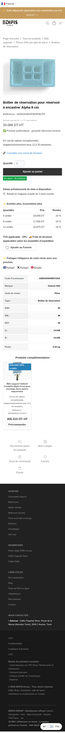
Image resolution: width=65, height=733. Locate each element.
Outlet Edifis (14, 561)
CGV (10, 654)
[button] (10, 23)
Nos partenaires (16, 577)
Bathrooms (13, 502)
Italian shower (15, 507)
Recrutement (14, 599)
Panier (19, 472)
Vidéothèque (14, 594)
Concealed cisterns (17, 496)
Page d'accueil (11, 38)
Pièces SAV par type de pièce (32, 42)
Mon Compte (45, 446)
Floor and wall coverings (20, 518)
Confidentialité (15, 643)
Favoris (45, 461)
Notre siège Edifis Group (20, 550)
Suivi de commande (20, 461)
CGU (10, 638)
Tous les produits (32, 38)
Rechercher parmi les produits (19, 448)
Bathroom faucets (16, 513)
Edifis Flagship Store (18, 556)
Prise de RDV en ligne (18, 588)
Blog (10, 583)
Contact (12, 604)
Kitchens (12, 523)
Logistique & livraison (18, 649)
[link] (32, 15)
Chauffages (13, 529)
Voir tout (12, 534)
